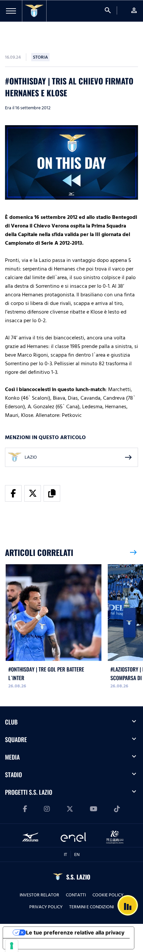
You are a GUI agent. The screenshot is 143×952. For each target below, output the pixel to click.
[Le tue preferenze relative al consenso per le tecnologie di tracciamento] (11, 945)
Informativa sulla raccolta (40, 943)
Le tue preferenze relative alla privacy (75, 932)
